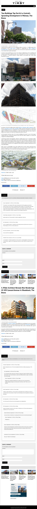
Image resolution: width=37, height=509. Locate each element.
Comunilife (16, 128)
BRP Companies (30, 127)
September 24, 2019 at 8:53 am (11, 371)
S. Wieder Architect (12, 323)
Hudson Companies (23, 127)
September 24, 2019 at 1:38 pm (13, 417)
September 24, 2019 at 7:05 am (12, 364)
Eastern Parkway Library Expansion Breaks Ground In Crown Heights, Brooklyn (13, 282)
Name (3, 260)
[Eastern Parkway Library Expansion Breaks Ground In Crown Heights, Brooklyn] (14, 277)
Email (3, 263)
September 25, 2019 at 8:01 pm (10, 222)
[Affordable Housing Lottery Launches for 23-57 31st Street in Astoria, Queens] (32, 277)
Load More (18, 502)
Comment (3, 252)
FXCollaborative (4, 49)
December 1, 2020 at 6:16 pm (12, 230)
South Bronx (13, 48)
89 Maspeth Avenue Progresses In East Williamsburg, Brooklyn (22, 282)
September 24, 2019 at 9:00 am (10, 406)
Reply (18, 202)
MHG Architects (32, 48)
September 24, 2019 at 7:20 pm (16, 434)
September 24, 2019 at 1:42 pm (13, 378)
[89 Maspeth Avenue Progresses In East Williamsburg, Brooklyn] (23, 277)
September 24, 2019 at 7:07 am (11, 389)
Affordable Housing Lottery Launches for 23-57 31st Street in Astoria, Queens (31, 282)
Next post (22, 189)
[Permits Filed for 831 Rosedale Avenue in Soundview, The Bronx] (5, 277)
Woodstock (28, 324)
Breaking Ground (8, 128)
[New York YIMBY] (18, 2)
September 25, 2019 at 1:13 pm (13, 215)
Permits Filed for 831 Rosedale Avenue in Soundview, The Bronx (5, 281)
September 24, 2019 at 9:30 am (16, 412)
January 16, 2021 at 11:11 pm (14, 237)
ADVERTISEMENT (13, 498)
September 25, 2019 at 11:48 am (11, 202)
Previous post (15, 189)
